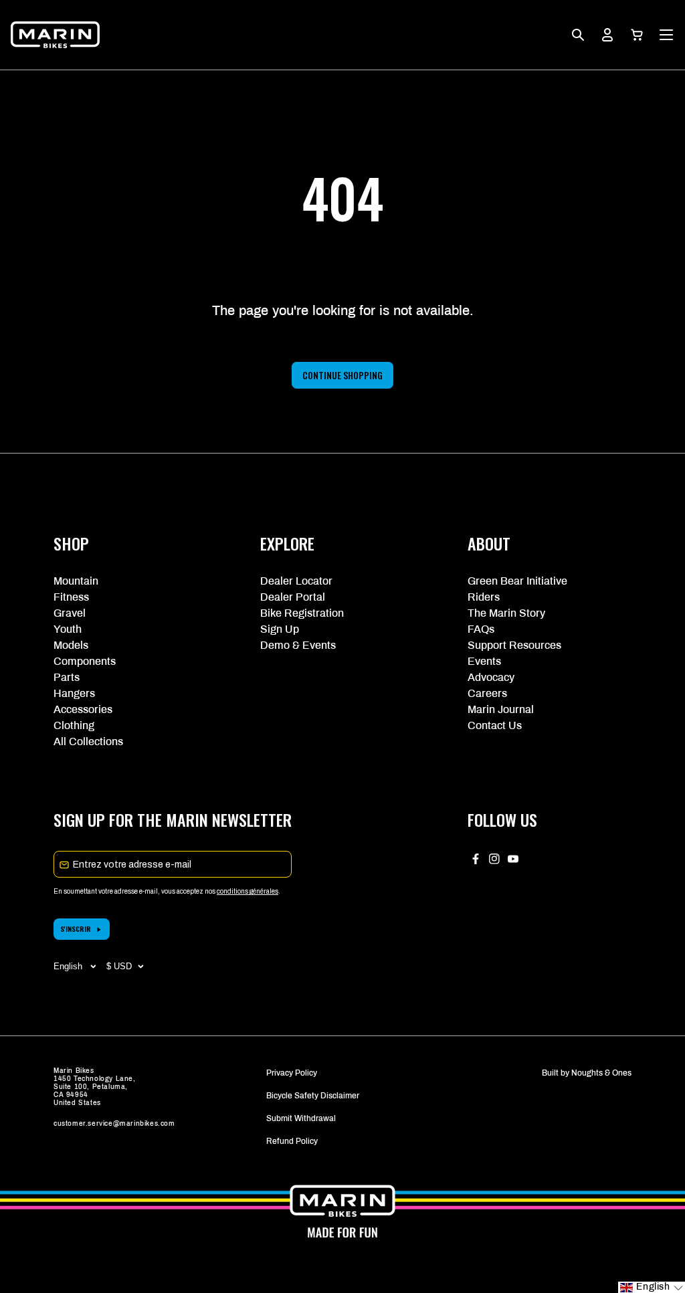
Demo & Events (298, 645)
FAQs (481, 629)
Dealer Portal (292, 597)
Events (484, 661)
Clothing (74, 725)
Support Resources (514, 645)
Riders (484, 597)
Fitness (71, 597)
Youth (68, 629)
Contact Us (495, 725)
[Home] (55, 34)
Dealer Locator (296, 581)
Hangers (74, 693)
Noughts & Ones (601, 1073)
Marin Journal (501, 709)
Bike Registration (302, 613)
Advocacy (491, 677)
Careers (487, 693)
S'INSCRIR (75, 929)
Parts (67, 677)
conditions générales (247, 891)
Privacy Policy (291, 1073)
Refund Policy (292, 1141)
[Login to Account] (607, 35)
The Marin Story (506, 613)
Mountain (76, 581)
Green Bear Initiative (517, 581)
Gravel (70, 613)
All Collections (88, 741)
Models (71, 645)
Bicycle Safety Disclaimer (312, 1095)
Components (85, 661)
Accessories (83, 709)
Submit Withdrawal (301, 1118)
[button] (637, 35)
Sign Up (279, 629)
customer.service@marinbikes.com (114, 1123)
